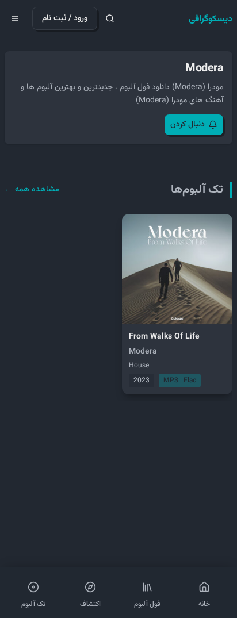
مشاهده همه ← (32, 189)
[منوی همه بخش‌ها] (15, 18)
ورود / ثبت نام (64, 18)
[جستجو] (110, 18)
